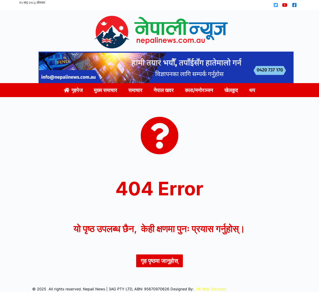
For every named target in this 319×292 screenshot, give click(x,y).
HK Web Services (211, 289)
